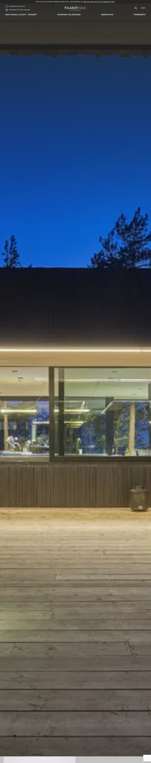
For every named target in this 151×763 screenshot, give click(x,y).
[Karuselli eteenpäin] (144, 602)
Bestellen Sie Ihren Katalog (19, 10)
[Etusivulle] (75, 8)
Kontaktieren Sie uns (17, 6)
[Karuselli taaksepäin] (7, 602)
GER (143, 8)
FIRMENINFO (140, 15)
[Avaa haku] (136, 8)
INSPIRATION (107, 15)
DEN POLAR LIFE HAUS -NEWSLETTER (99, 2)
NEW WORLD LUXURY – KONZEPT (21, 15)
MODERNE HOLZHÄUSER (69, 15)
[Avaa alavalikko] (38, 15)
